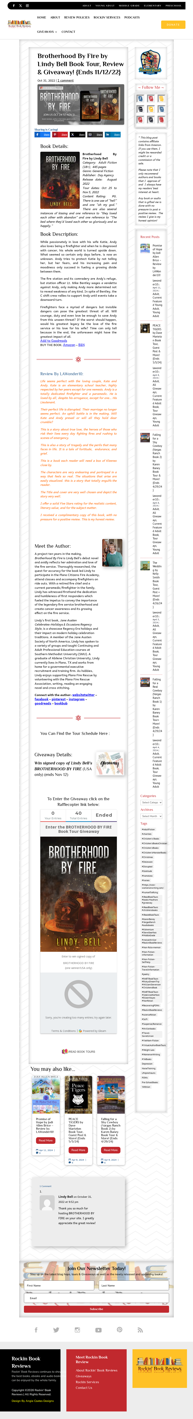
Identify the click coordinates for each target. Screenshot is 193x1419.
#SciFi (145, 1019)
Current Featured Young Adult (157, 303)
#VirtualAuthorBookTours (154, 1045)
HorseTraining (148, 1068)
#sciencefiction (149, 1014)
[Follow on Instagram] (27, 5)
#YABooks (146, 1059)
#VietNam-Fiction (150, 1040)
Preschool (174, 5)
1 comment (65, 80)
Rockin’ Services (107, 17)
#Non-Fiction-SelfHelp (148, 961)
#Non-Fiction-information (148, 953)
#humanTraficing (150, 892)
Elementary (153, 5)
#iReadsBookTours (150, 914)
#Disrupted (147, 866)
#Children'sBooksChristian (154, 843)
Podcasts (132, 17)
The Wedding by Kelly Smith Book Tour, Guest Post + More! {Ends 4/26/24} (157, 585)
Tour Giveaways (157, 414)
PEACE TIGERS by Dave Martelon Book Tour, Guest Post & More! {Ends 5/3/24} (78, 1120)
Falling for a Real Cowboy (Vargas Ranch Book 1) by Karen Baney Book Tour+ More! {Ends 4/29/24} (157, 707)
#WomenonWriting (151, 1054)
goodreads (43, 703)
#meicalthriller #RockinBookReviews (152, 941)
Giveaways (45, 32)
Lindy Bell (65, 1196)
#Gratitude (147, 871)
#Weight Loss (148, 1049)
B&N (81, 344)
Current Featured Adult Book (157, 401)
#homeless (147, 875)
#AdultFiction (148, 829)
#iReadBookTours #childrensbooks (150, 909)
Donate (173, 24)
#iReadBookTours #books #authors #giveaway (150, 899)
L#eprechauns (148, 1072)
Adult (87, 5)
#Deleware (147, 861)
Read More (46, 1140)
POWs (145, 1077)
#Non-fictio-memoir (151, 947)
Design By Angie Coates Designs (33, 1401)
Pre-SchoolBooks (150, 1082)
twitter (89, 694)
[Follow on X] (20, 5)
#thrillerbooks (148, 1028)
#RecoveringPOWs (150, 1005)
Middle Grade (129, 5)
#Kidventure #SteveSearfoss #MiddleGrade (149, 932)
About (55, 17)
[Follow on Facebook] (13, 5)
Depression (147, 1063)
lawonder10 (157, 282)
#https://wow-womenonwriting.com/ (153, 886)
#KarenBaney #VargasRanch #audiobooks (148, 922)
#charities (146, 833)
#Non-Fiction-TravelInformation (150, 968)
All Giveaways (157, 388)
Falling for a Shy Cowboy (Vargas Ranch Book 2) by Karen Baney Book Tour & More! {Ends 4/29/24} (111, 1120)
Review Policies (77, 17)
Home (41, 17)
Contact (68, 32)
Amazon (69, 344)
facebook (41, 699)
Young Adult (105, 5)
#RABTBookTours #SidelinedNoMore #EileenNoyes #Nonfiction (150, 996)
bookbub (60, 703)
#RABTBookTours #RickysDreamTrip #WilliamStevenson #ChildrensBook (151, 983)
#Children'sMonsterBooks (154, 852)
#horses (145, 880)
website (78, 694)
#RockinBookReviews (152, 1010)
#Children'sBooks (150, 847)
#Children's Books (150, 838)
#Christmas (147, 857)
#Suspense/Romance (152, 1023)
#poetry (145, 974)
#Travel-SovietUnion (148, 1034)
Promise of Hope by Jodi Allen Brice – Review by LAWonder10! (46, 1115)
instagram (77, 699)
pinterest (59, 699)
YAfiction (146, 1086)
